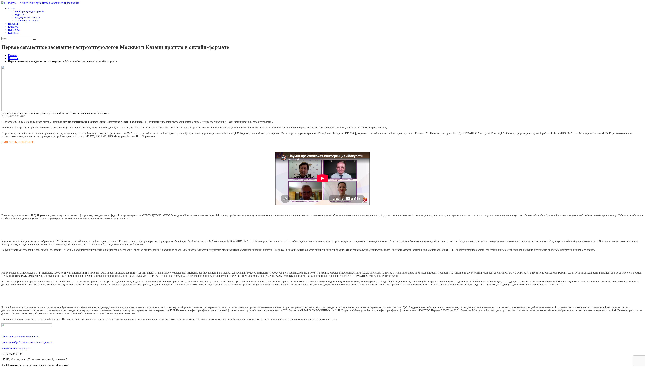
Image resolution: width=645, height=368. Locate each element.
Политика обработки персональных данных (26, 342)
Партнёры (14, 29)
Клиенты (13, 26)
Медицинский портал (27, 17)
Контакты (13, 32)
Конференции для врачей (29, 11)
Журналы (20, 14)
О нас (11, 8)
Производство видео (26, 20)
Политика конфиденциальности (19, 336)
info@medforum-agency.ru (15, 348)
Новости (13, 23)
